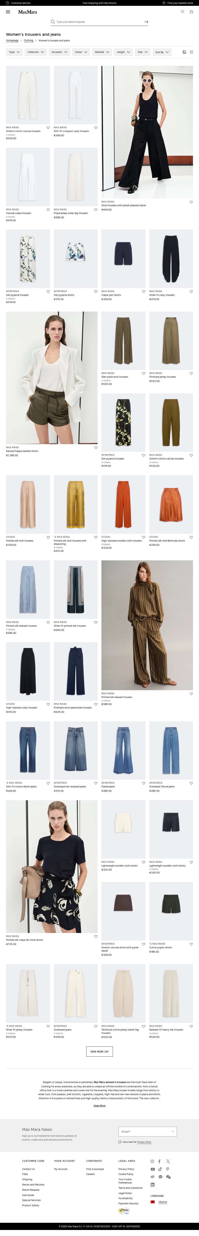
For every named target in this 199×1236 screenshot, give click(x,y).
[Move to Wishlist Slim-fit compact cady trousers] (96, 128)
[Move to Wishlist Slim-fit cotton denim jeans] (48, 783)
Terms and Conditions (130, 1188)
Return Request (30, 1189)
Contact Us (28, 1169)
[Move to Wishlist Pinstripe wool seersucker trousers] (96, 704)
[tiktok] (160, 1169)
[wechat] (168, 1177)
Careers (90, 1174)
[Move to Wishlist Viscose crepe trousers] (48, 210)
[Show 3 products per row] (184, 52)
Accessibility (126, 1198)
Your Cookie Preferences (125, 1181)
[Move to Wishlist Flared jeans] (143, 783)
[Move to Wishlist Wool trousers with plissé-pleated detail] (191, 202)
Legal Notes (125, 1193)
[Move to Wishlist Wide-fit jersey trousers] (48, 1026)
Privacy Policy (144, 1141)
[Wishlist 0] (182, 11)
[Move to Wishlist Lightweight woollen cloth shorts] (143, 862)
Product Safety (30, 1205)
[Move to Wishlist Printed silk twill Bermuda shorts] (191, 537)
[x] (168, 1161)
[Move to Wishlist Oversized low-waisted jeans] (96, 783)
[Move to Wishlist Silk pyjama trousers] (48, 291)
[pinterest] (168, 1169)
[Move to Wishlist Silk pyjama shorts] (96, 291)
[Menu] (8, 11)
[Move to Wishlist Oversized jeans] (96, 1026)
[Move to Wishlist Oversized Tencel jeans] (191, 783)
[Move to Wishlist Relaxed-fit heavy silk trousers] (191, 1026)
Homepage (12, 40)
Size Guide (28, 1195)
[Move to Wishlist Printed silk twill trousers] (48, 537)
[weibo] (152, 1177)
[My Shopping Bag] (191, 11)
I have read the (136, 1141)
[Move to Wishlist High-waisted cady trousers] (48, 704)
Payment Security (129, 1203)
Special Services (31, 1200)
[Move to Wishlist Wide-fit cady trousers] (191, 291)
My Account (60, 1169)
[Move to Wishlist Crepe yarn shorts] (143, 291)
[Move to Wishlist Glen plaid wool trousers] (143, 373)
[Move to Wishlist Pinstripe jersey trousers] (191, 373)
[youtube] (152, 1169)
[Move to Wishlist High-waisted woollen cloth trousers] (143, 537)
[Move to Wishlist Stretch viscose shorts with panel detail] (143, 944)
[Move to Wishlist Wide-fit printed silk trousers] (96, 622)
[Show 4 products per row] (191, 52)
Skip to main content (15, 2)
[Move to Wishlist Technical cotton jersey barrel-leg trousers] (143, 1026)
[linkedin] (152, 1185)
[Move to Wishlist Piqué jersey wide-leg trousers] (96, 210)
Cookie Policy (126, 1174)
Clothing (28, 40)
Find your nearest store (180, 3)
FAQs (25, 1174)
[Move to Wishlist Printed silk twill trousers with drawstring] (96, 537)
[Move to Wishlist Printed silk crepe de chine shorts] (96, 936)
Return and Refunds (33, 1184)
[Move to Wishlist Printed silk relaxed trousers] (48, 622)
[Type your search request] (146, 22)
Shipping (27, 1179)
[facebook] (160, 1161)
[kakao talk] (160, 1177)
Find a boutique (95, 1169)
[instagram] (152, 1161)
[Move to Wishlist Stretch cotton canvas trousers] (48, 128)
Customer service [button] (36, 3)
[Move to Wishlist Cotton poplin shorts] (191, 944)
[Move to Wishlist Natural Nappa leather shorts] (96, 448)
